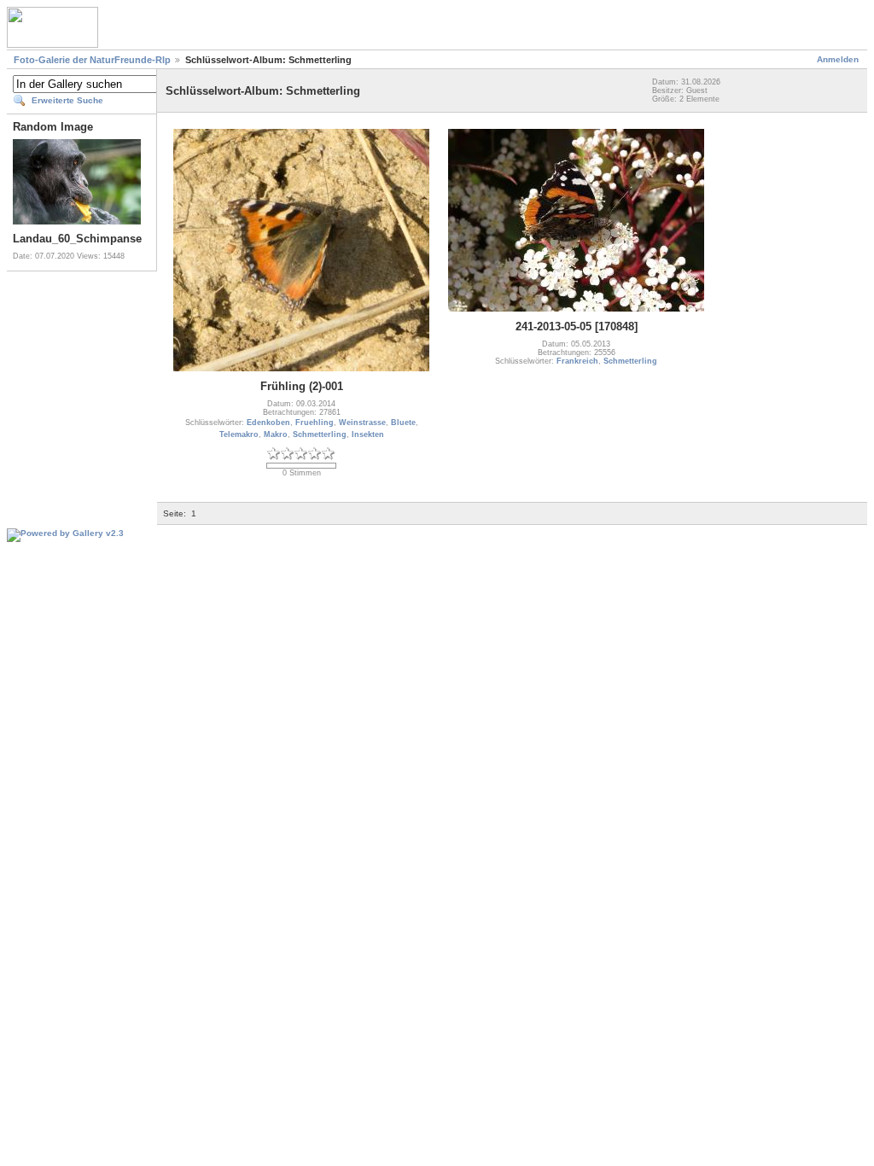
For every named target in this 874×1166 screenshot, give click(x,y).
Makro (276, 434)
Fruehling (314, 422)
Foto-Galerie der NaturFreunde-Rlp (92, 60)
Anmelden (838, 59)
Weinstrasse (362, 422)
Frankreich (577, 361)
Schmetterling (320, 434)
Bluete (403, 422)
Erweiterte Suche (67, 100)
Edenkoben (268, 422)
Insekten (368, 434)
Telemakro (239, 434)
